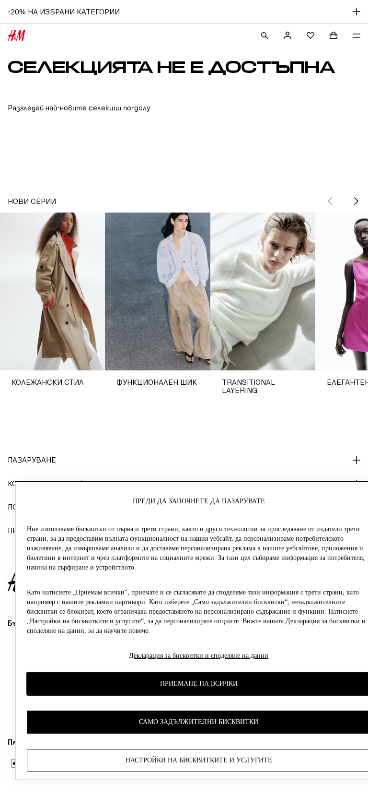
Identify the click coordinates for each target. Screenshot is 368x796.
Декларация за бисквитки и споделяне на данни (198, 655)
